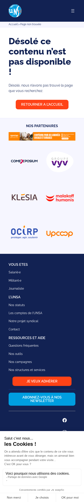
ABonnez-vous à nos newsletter (42, 399)
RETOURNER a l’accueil (42, 104)
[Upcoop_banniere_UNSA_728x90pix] (42, 139)
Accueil (13, 24)
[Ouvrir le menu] (72, 10)
